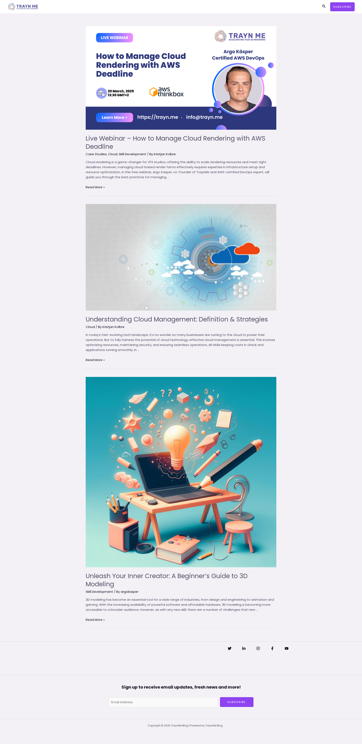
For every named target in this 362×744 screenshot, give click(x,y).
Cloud (112, 154)
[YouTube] (286, 648)
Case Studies (96, 154)
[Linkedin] (244, 648)
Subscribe (237, 702)
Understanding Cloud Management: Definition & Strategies (177, 319)
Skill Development (132, 154)
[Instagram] (258, 648)
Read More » (95, 187)
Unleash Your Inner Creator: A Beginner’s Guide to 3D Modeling (167, 580)
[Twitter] (229, 648)
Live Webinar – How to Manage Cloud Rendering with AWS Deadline (175, 142)
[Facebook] (272, 648)
